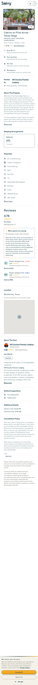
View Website (8, 354)
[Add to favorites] (31, 11)
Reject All (19, 677)
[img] (15, 224)
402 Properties (14, 347)
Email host (8, 358)
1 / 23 (30, 27)
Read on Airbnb (9, 268)
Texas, (13, 38)
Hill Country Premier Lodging (20, 80)
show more (8, 456)
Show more (8, 124)
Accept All (19, 672)
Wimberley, (7, 38)
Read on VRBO (8, 279)
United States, (19, 38)
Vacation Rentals (9, 40)
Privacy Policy (25, 667)
